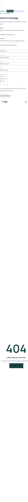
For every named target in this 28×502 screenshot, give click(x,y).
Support (2, 11)
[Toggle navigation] (22, 101)
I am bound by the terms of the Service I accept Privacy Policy (13, 90)
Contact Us (10, 11)
